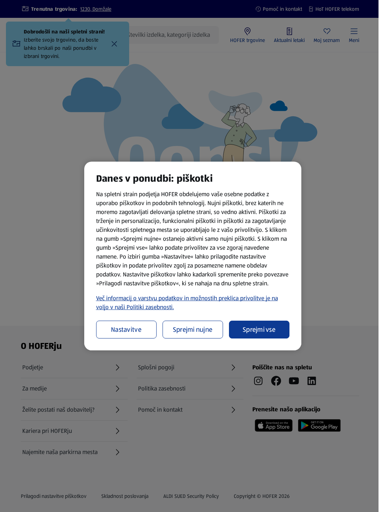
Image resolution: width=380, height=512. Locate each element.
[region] (192, 256)
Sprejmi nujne (193, 329)
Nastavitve (126, 329)
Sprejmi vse (259, 329)
